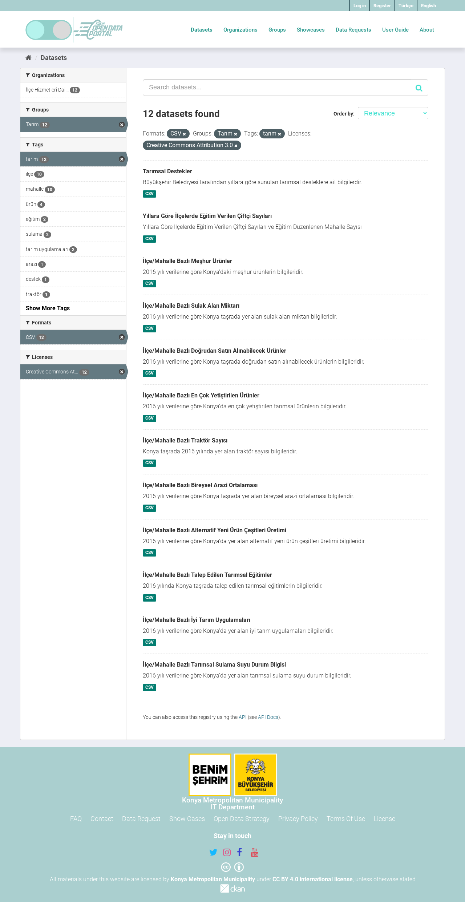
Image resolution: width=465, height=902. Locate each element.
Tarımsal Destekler (167, 171)
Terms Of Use (346, 818)
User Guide (395, 30)
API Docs (268, 717)
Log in (359, 5)
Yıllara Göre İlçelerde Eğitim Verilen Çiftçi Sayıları (207, 216)
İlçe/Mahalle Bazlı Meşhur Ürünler (187, 261)
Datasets (202, 30)
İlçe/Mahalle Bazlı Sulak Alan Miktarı (191, 305)
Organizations (240, 30)
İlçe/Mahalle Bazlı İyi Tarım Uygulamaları (196, 619)
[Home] (28, 57)
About (427, 30)
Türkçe (406, 5)
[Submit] (419, 87)
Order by (343, 114)
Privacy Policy (298, 818)
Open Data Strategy (242, 818)
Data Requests (353, 30)
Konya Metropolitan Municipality (213, 879)
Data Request (141, 818)
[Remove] (184, 134)
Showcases (311, 30)
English (428, 5)
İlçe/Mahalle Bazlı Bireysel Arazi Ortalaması (200, 485)
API (243, 717)
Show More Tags (48, 308)
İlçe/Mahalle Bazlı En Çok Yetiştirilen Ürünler (201, 395)
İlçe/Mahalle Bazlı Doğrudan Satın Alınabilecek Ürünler (214, 350)
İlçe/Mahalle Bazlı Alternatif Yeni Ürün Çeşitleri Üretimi (214, 530)
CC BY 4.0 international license (312, 879)
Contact (101, 818)
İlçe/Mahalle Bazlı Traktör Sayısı (185, 440)
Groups (277, 30)
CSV (149, 194)
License (384, 818)
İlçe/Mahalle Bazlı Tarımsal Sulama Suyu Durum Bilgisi (214, 664)
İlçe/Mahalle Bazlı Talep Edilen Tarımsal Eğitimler (207, 574)
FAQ (76, 818)
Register (382, 5)
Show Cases (187, 818)
